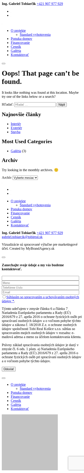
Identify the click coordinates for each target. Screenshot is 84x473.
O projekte (18, 30)
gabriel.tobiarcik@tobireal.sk (22, 237)
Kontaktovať (20, 55)
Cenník (16, 47)
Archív (7, 177)
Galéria (16, 51)
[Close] (3, 257)
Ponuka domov (21, 38)
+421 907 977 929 (50, 4)
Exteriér (16, 128)
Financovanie (20, 43)
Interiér (16, 124)
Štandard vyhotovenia (35, 34)
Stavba (15, 132)
